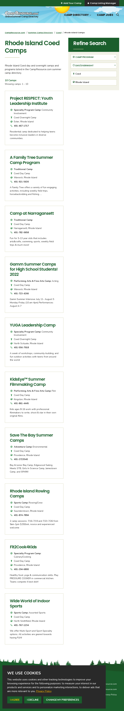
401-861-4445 (21, 403)
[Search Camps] (117, 14)
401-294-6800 (21, 569)
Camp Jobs (105, 15)
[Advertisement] (93, 115)
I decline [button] (32, 700)
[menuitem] (15, 32)
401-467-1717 (21, 125)
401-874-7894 (21, 515)
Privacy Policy (44, 691)
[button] (90, 15)
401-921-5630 (21, 181)
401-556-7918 (21, 347)
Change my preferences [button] (62, 700)
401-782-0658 (21, 232)
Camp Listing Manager (103, 3)
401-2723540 (21, 459)
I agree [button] (15, 700)
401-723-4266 (21, 293)
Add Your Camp (72, 3)
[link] (44, 691)
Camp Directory (76, 15)
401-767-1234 (21, 625)
